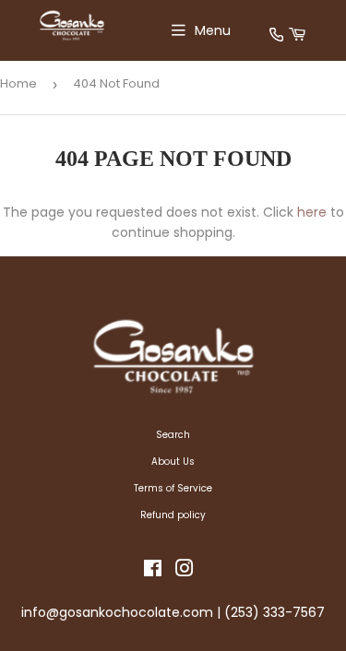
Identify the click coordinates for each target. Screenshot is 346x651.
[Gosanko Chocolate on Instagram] (184, 572)
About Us (173, 461)
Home (18, 83)
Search (173, 435)
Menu (213, 30)
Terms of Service (173, 488)
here (312, 212)
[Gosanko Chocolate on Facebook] (152, 572)
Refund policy (173, 515)
